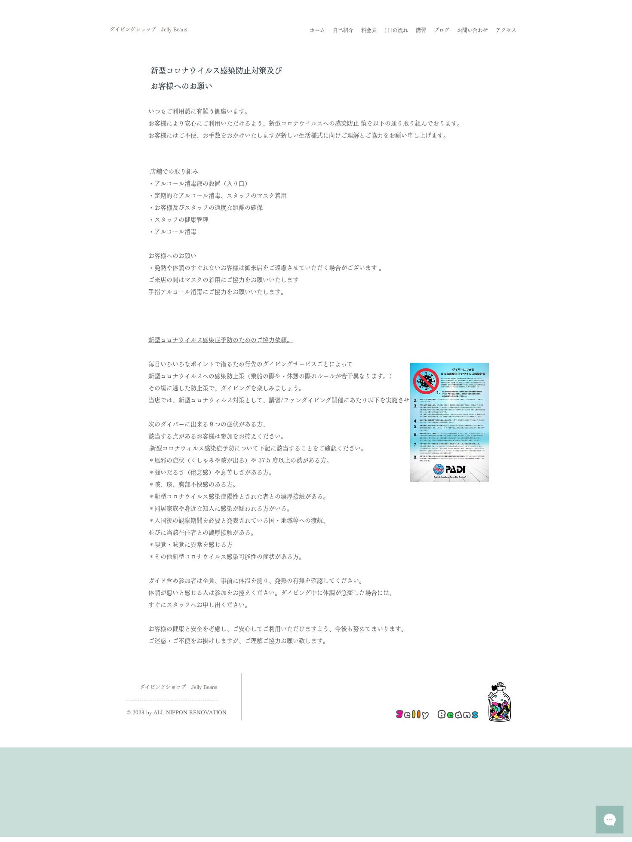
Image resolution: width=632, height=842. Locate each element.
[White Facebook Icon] (459, 746)
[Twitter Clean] (446, 746)
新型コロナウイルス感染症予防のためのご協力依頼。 (220, 340)
